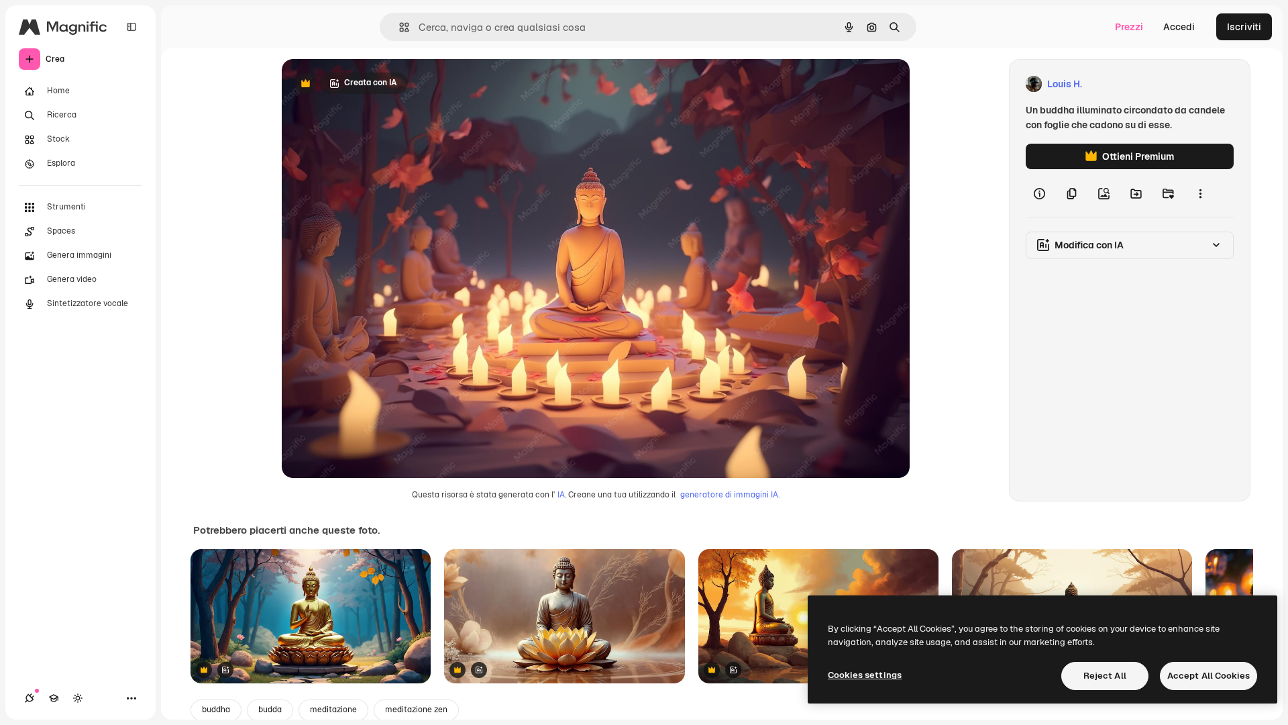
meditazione (333, 709)
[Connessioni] (29, 698)
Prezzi (1129, 27)
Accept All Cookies (1208, 675)
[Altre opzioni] (1200, 193)
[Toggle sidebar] (131, 27)
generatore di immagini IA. (730, 494)
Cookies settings (865, 675)
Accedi (1179, 27)
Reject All (1104, 675)
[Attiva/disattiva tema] (78, 698)
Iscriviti (1244, 27)
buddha (216, 709)
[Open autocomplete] (398, 27)
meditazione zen (416, 709)
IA (561, 494)
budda (270, 709)
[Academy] (53, 698)
